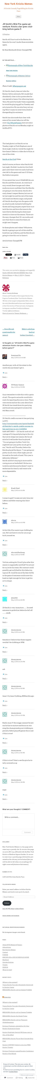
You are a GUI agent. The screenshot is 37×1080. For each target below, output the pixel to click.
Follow (6, 903)
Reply (4, 377)
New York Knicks (12, 71)
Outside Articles (8, 962)
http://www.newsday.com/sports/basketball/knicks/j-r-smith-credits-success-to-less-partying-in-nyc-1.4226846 (18, 426)
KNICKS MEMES (19, 273)
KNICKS (10, 273)
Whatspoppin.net (19, 86)
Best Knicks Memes (9, 950)
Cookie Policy (13, 1071)
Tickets (5, 965)
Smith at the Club (9, 159)
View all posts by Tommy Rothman (15, 313)
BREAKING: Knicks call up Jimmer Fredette (17, 990)
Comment (27, 832)
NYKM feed (7, 997)
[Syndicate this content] (3, 997)
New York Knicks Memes (18, 4)
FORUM (5, 955)
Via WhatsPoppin (14, 123)
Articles (22, 270)
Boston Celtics (11, 81)
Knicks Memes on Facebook (10, 916)
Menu (18, 16)
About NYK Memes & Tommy (12, 945)
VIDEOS (5, 967)
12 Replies (6, 34)
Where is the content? (9, 982)
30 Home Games (17, 385)
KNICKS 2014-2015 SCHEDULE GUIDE (15, 957)
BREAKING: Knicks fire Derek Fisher (14, 1016)
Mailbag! (5, 960)
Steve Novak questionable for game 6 (8, 332)
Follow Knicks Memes (9, 884)
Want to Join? (7, 970)
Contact (5, 952)
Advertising (6, 947)
